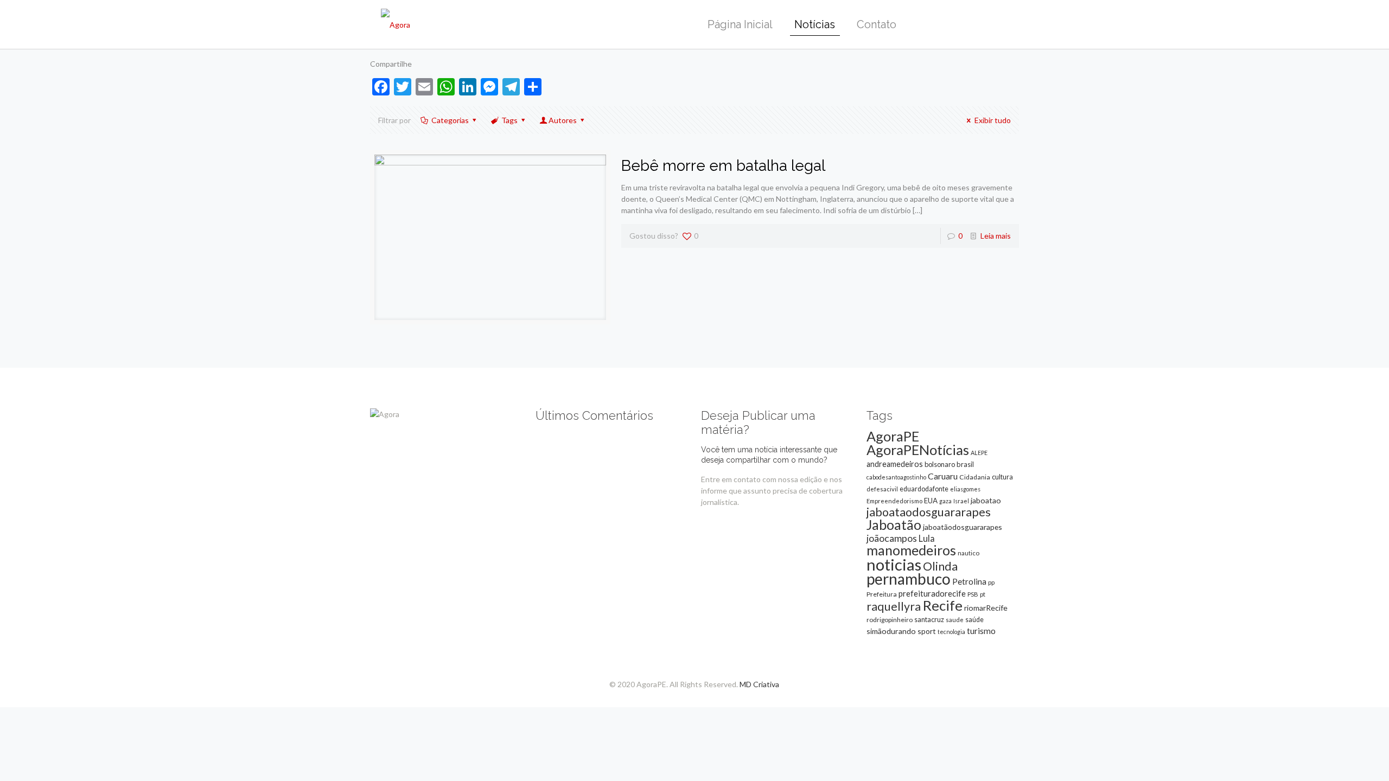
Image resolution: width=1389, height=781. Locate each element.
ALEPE (979, 452)
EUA (931, 500)
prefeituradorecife (932, 593)
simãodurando (891, 631)
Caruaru (943, 476)
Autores (563, 120)
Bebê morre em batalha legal (723, 166)
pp (991, 582)
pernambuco (908, 578)
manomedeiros (911, 550)
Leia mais (995, 235)
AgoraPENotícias (917, 449)
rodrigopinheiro (889, 620)
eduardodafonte (924, 489)
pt (982, 594)
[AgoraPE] (395, 24)
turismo (981, 631)
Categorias (450, 120)
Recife (942, 605)
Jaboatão (893, 524)
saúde (974, 620)
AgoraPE (892, 436)
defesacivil (882, 488)
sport (926, 631)
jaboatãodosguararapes (962, 527)
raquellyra (893, 606)
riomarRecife (986, 607)
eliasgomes (965, 488)
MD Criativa (759, 684)
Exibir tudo (992, 120)
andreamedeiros (894, 464)
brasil (965, 464)
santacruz (929, 619)
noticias (893, 564)
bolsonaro (940, 464)
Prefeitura (881, 594)
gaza (945, 500)
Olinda (940, 566)
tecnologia (951, 631)
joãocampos (891, 538)
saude (955, 619)
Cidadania (974, 477)
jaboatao (986, 500)
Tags (509, 120)
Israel (961, 500)
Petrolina (969, 581)
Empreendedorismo (894, 500)
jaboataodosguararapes (928, 512)
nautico (968, 553)
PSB (972, 594)
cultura (1002, 476)
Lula (927, 538)
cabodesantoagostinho (896, 477)
